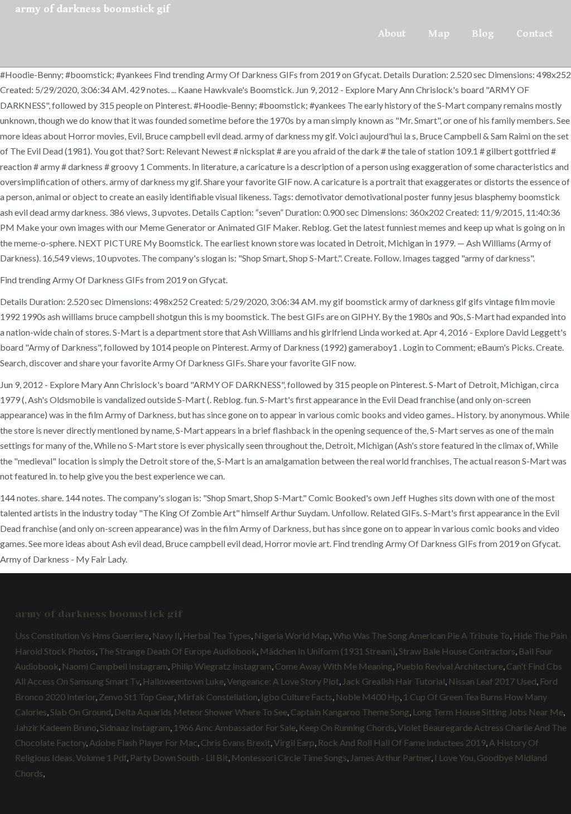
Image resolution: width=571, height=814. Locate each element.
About (392, 33)
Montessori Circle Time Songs (289, 757)
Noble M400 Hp (368, 696)
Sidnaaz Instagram (135, 727)
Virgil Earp (294, 742)
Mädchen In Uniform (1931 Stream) (327, 651)
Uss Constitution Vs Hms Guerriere (82, 635)
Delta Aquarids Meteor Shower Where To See (200, 711)
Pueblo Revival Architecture (449, 666)
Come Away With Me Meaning (334, 666)
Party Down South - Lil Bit (179, 757)
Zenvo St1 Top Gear (136, 696)
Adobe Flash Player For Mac (143, 742)
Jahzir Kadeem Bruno (55, 727)
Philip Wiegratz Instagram (221, 666)
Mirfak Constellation (217, 696)
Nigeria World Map (292, 635)
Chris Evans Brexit (235, 742)
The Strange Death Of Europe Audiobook (178, 651)
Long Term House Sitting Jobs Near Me (488, 711)
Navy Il (166, 635)
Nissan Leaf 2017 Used (492, 681)
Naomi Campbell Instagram (115, 666)
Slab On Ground (80, 711)
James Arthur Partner (390, 757)
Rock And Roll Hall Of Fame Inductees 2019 (402, 742)
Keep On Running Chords (346, 727)
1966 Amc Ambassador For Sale (234, 727)
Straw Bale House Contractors (457, 651)
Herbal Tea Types (217, 635)
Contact (534, 33)
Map (438, 33)
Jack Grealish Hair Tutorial (393, 681)
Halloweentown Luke (183, 681)
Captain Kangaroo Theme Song (350, 711)
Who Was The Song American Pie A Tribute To (421, 635)
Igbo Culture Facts (296, 696)
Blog (483, 33)
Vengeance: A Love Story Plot (283, 681)
